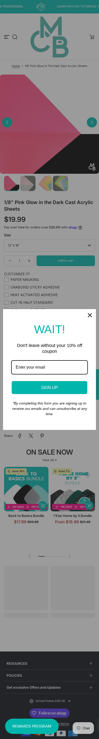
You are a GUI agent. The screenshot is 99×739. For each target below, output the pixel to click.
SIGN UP (49, 387)
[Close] (90, 315)
